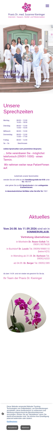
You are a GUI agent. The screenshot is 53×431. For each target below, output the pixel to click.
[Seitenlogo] (26, 10)
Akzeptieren (12, 428)
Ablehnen (25, 428)
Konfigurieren (12, 422)
